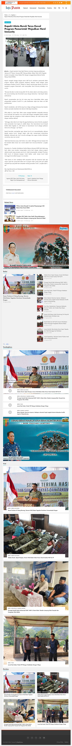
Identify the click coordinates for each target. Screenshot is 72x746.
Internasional (33, 8)
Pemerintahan (41, 8)
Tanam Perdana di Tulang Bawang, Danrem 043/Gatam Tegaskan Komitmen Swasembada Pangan (32, 2)
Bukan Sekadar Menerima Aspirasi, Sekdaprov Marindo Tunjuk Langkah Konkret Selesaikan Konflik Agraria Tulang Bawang (56, 299)
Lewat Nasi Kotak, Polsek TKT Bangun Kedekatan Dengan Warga (32, 406)
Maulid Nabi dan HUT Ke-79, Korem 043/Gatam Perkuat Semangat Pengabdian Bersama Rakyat (55, 322)
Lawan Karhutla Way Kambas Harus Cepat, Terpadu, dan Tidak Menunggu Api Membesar (56, 330)
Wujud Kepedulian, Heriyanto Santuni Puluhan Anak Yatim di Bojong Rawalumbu (56, 337)
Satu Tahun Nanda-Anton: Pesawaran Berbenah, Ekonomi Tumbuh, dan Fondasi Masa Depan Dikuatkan (55, 307)
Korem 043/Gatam (12, 380)
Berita (6, 380)
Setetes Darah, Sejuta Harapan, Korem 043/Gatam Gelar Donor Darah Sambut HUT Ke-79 (56, 275)
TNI (59, 8)
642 (7, 344)
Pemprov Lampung (24, 410)
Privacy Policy (60, 742)
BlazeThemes (20, 742)
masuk (13, 193)
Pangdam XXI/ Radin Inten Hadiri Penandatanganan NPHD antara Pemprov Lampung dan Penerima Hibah (30, 217)
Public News (7, 22)
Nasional (25, 8)
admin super (8, 35)
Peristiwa (49, 8)
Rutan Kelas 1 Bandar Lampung (27, 396)
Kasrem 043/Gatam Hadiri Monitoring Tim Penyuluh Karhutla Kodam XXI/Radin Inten (56, 315)
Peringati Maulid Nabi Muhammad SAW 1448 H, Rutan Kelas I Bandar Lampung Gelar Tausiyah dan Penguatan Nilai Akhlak (56, 284)
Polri (55, 8)
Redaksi (66, 742)
